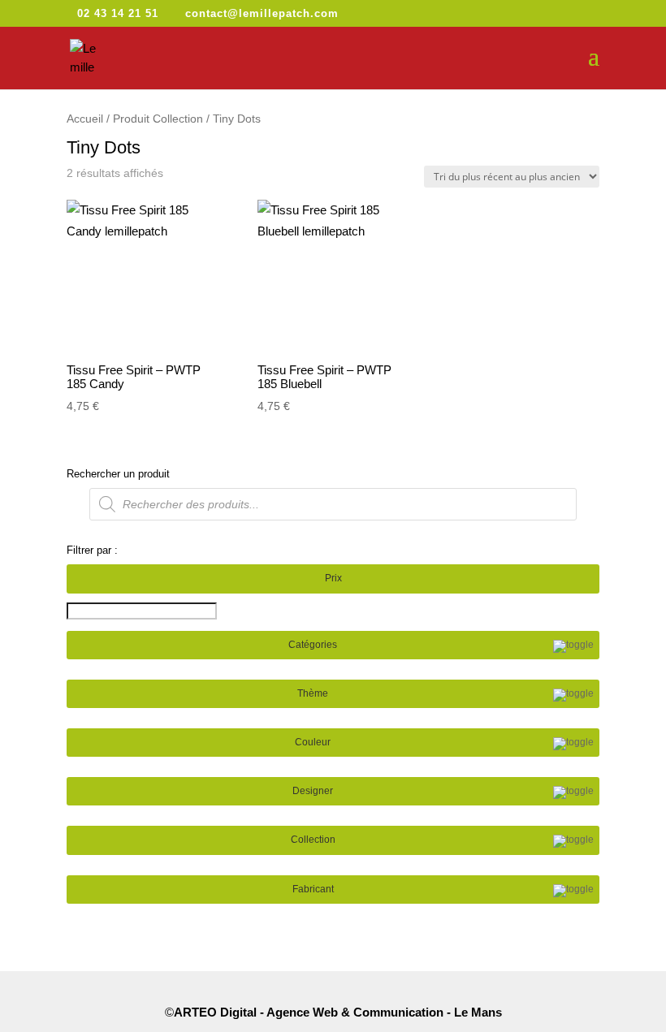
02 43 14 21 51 (117, 13)
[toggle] (573, 646)
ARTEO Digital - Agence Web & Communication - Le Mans (338, 1012)
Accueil (85, 119)
